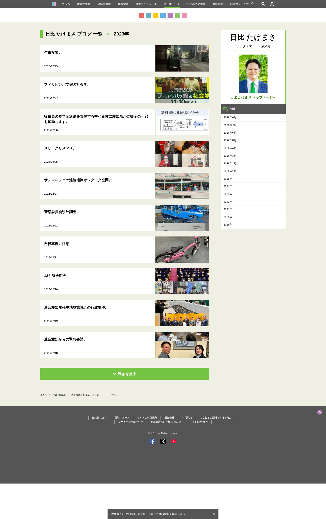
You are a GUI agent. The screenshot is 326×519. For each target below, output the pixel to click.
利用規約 (187, 417)
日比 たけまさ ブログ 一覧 (74, 33)
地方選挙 (123, 3)
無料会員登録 (138, 513)
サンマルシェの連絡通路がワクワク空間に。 (80, 180)
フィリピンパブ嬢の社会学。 (67, 84)
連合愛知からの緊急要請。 (65, 339)
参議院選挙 (104, 3)
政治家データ (172, 3)
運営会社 (169, 417)
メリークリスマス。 (60, 148)
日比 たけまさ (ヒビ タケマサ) (85, 394)
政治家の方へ (99, 417)
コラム (66, 3)
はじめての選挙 (196, 3)
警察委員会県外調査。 (62, 212)
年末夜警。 (53, 53)
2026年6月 (230, 132)
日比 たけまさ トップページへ (253, 97)
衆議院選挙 (83, 3)
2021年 (228, 209)
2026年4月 (230, 147)
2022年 (228, 201)
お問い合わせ (200, 421)
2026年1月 (230, 170)
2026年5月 (230, 140)
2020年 (228, 217)
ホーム (43, 394)
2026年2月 (230, 163)
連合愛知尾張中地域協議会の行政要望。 (76, 307)
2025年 (228, 178)
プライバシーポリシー (130, 421)
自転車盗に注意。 (58, 244)
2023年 (228, 194)
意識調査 (218, 3)
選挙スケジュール (146, 3)
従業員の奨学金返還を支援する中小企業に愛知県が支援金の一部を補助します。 (96, 119)
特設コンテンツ (239, 3)
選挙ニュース (122, 417)
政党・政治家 (59, 394)
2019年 (228, 224)
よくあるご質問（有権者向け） (217, 417)
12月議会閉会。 (57, 276)
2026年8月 (230, 117)
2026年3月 (230, 155)
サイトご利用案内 (147, 417)
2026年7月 (230, 125)
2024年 (228, 186)
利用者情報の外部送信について (168, 421)
